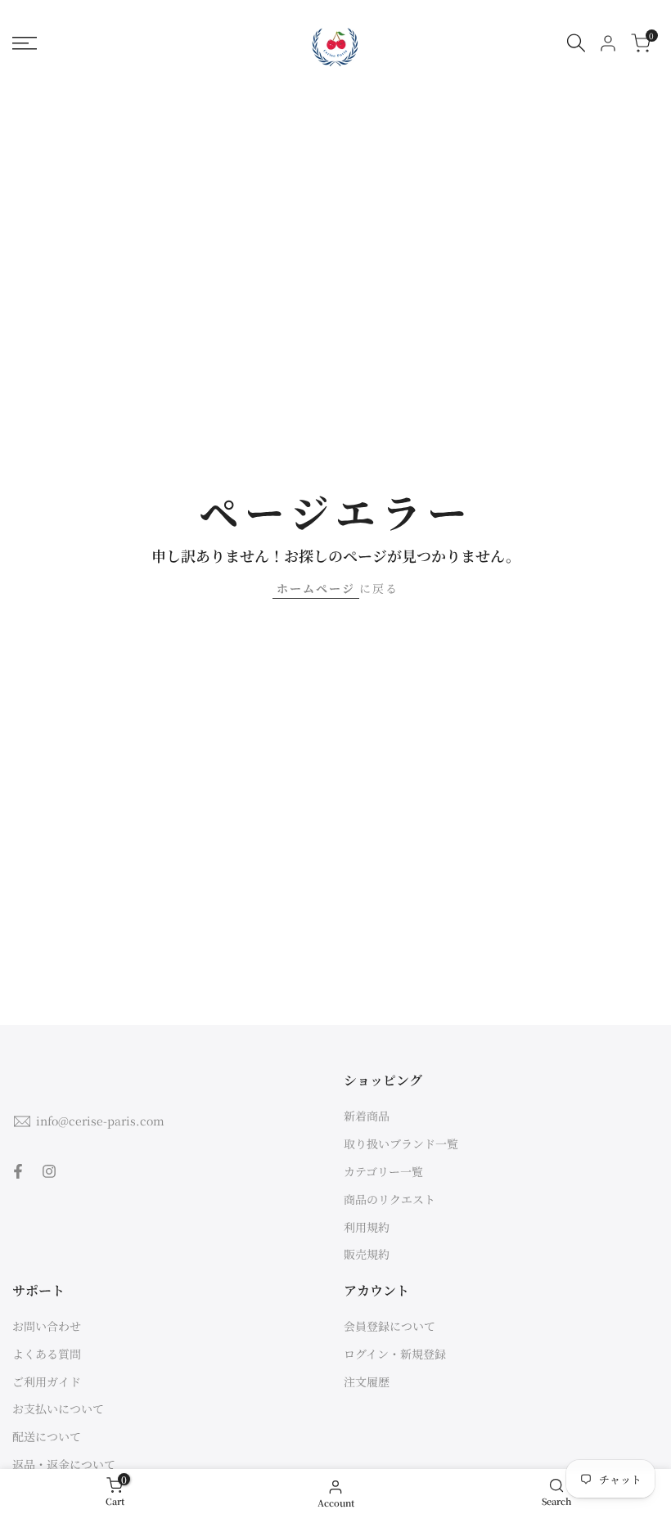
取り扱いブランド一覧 (401, 1143)
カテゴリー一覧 (383, 1171)
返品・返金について (63, 1464)
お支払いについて (58, 1408)
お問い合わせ (46, 1326)
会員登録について (389, 1326)
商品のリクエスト (389, 1199)
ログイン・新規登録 (395, 1354)
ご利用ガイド (46, 1381)
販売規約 (367, 1254)
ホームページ (316, 588)
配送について (46, 1436)
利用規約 (367, 1227)
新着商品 (367, 1115)
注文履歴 (367, 1381)
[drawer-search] (576, 43)
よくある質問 (46, 1354)
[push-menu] (24, 43)
